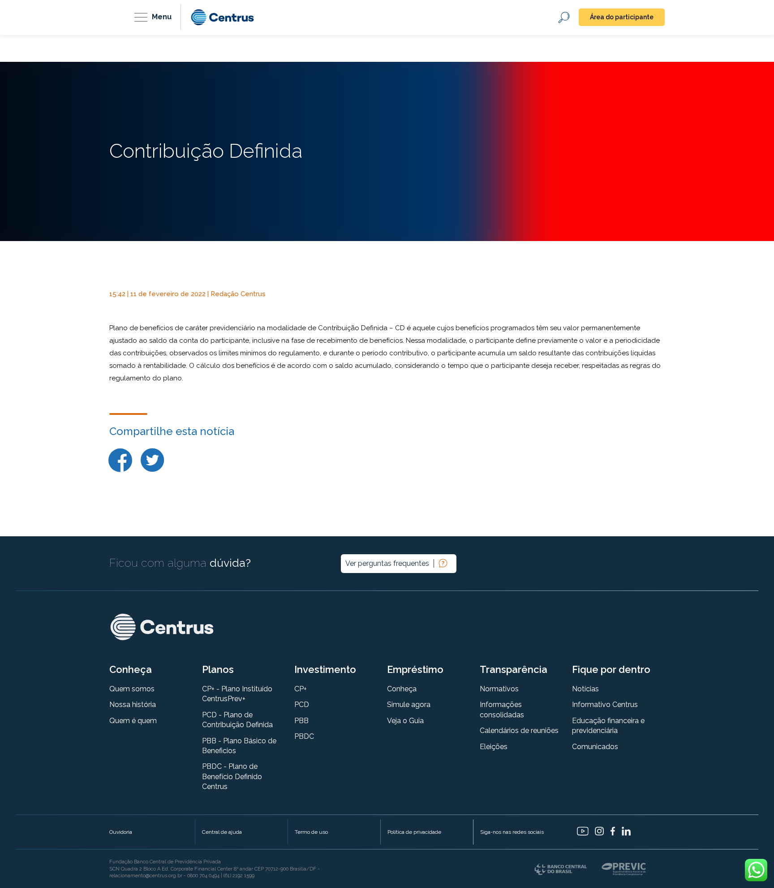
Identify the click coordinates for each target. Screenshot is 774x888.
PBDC (304, 736)
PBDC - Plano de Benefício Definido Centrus (232, 776)
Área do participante (622, 17)
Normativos (499, 689)
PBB (301, 720)
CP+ (300, 689)
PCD (301, 704)
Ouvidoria (120, 832)
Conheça (402, 689)
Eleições (493, 746)
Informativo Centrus (605, 704)
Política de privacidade (414, 832)
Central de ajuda (222, 832)
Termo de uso (311, 832)
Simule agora (408, 704)
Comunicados (595, 746)
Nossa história (132, 704)
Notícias (585, 689)
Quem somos (132, 689)
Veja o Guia (405, 720)
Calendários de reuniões (519, 730)
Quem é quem (133, 720)
